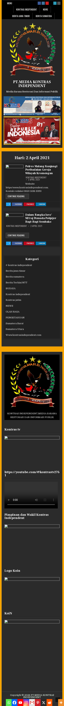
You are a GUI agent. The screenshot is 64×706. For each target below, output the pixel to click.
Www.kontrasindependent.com (23, 335)
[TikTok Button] (51, 3)
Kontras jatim (13, 300)
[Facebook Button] (39, 3)
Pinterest (31, 204)
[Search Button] (58, 3)
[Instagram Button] (43, 3)
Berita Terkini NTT (16, 282)
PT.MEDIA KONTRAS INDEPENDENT (32, 83)
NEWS (45, 9)
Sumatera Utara (15, 329)
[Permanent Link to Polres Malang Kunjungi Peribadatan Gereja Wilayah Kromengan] (14, 173)
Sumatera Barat (14, 323)
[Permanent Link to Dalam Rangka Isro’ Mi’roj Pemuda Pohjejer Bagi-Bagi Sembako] (14, 218)
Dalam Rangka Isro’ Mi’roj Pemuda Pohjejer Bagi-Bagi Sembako (40, 218)
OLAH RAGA (12, 311)
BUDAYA (10, 288)
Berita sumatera (44, 16)
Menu (9, 3)
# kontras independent (19, 265)
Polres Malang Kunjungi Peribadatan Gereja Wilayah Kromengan (41, 170)
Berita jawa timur (21, 16)
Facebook (19, 204)
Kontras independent (26, 9)
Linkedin (42, 204)
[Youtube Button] (47, 3)
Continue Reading (18, 197)
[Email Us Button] (55, 3)
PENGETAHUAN (15, 317)
